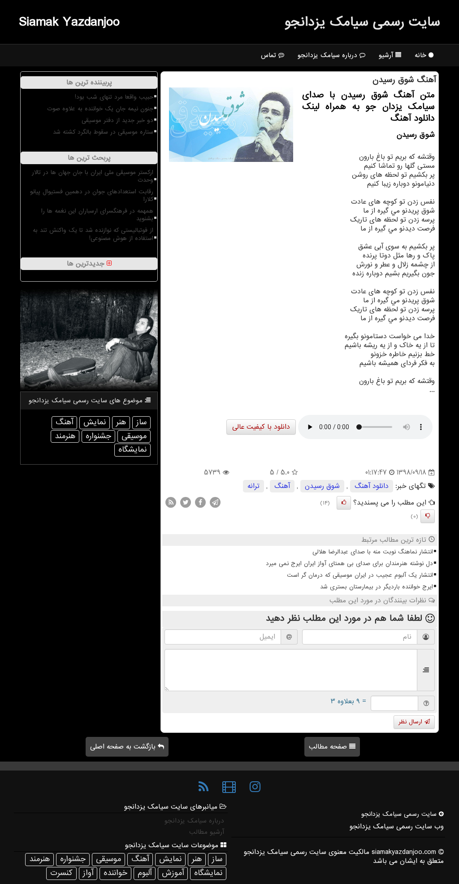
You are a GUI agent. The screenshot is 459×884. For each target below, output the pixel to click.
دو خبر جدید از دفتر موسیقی (117, 120)
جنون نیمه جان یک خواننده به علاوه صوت (100, 109)
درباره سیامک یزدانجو (328, 55)
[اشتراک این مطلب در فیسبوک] (200, 502)
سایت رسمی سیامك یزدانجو (362, 22)
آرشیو (387, 55)
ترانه (253, 486)
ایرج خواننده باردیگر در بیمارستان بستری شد (376, 587)
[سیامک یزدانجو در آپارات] (229, 787)
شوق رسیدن (322, 486)
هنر (121, 422)
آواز (88, 873)
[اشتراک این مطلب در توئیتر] (185, 502)
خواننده (115, 873)
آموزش (173, 873)
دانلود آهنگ (372, 486)
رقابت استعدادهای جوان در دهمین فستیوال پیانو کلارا (91, 195)
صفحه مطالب (329, 746)
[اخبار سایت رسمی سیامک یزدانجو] (203, 787)
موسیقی (134, 436)
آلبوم (145, 873)
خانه (422, 55)
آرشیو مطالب (206, 832)
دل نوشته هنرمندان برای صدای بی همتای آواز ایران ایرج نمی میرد (349, 563)
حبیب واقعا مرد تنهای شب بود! (114, 97)
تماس (269, 55)
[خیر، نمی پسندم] (427, 516)
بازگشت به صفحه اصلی (124, 746)
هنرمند (65, 436)
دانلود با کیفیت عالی (261, 427)
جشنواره (98, 436)
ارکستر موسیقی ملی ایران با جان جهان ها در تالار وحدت (92, 176)
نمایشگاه (132, 450)
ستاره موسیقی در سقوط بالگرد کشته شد (103, 132)
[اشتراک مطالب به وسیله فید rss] (171, 502)
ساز (141, 422)
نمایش (94, 422)
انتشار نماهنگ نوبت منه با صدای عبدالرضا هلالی (372, 552)
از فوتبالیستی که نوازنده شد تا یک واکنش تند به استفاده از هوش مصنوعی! (93, 234)
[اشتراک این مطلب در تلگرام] (215, 502)
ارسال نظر (411, 722)
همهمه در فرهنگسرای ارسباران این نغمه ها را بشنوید (97, 215)
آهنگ (282, 486)
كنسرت (61, 873)
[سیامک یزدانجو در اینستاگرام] (255, 787)
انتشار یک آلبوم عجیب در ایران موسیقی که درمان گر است (360, 575)
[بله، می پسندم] (344, 502)
